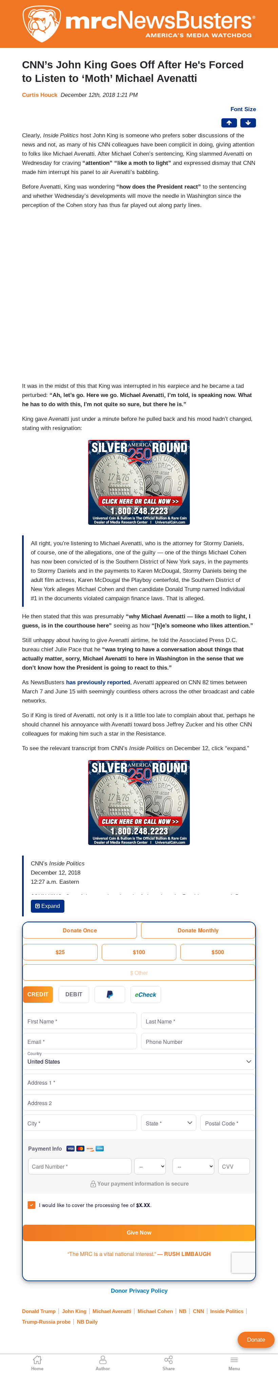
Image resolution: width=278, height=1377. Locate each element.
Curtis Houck (39, 95)
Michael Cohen (155, 1311)
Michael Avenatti (112, 1311)
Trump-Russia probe (46, 1322)
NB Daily (87, 1322)
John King (74, 1311)
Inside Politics (226, 1311)
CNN (198, 1311)
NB (182, 1311)
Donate (256, 1340)
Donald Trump (39, 1311)
